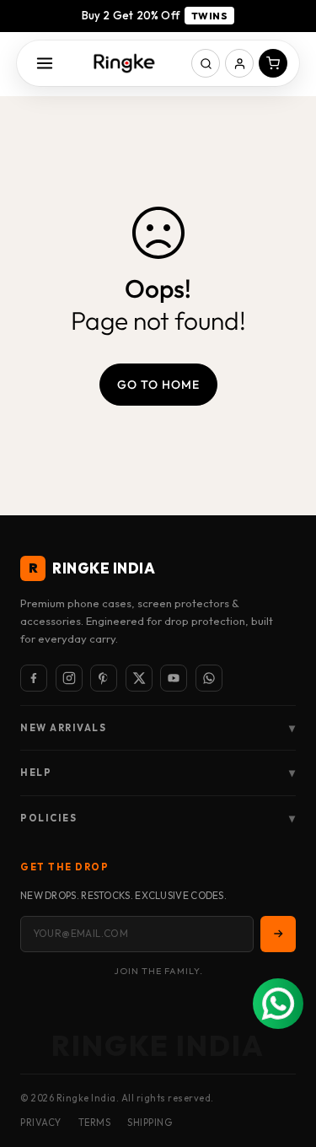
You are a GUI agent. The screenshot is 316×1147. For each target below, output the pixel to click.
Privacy (41, 1122)
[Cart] (273, 63)
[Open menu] (45, 63)
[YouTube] (173, 678)
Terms (94, 1122)
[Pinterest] (103, 678)
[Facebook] (33, 678)
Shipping (149, 1122)
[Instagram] (69, 678)
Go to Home (158, 384)
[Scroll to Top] (286, 1057)
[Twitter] (139, 678)
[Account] (239, 63)
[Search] (205, 63)
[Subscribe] (278, 933)
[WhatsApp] (208, 678)
